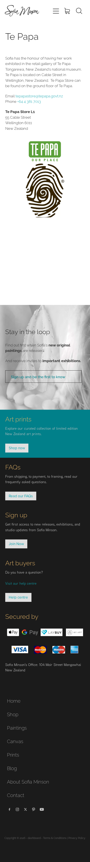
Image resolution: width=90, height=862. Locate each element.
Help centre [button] (18, 597)
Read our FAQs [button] (21, 496)
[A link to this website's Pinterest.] (33, 809)
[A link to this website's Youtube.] (41, 809)
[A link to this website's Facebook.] (9, 809)
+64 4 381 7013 (29, 101)
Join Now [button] (16, 543)
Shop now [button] (17, 448)
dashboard (34, 838)
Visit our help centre (20, 583)
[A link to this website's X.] (25, 809)
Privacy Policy (76, 838)
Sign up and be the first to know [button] (38, 376)
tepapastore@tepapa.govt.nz (39, 95)
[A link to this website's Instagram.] (17, 809)
